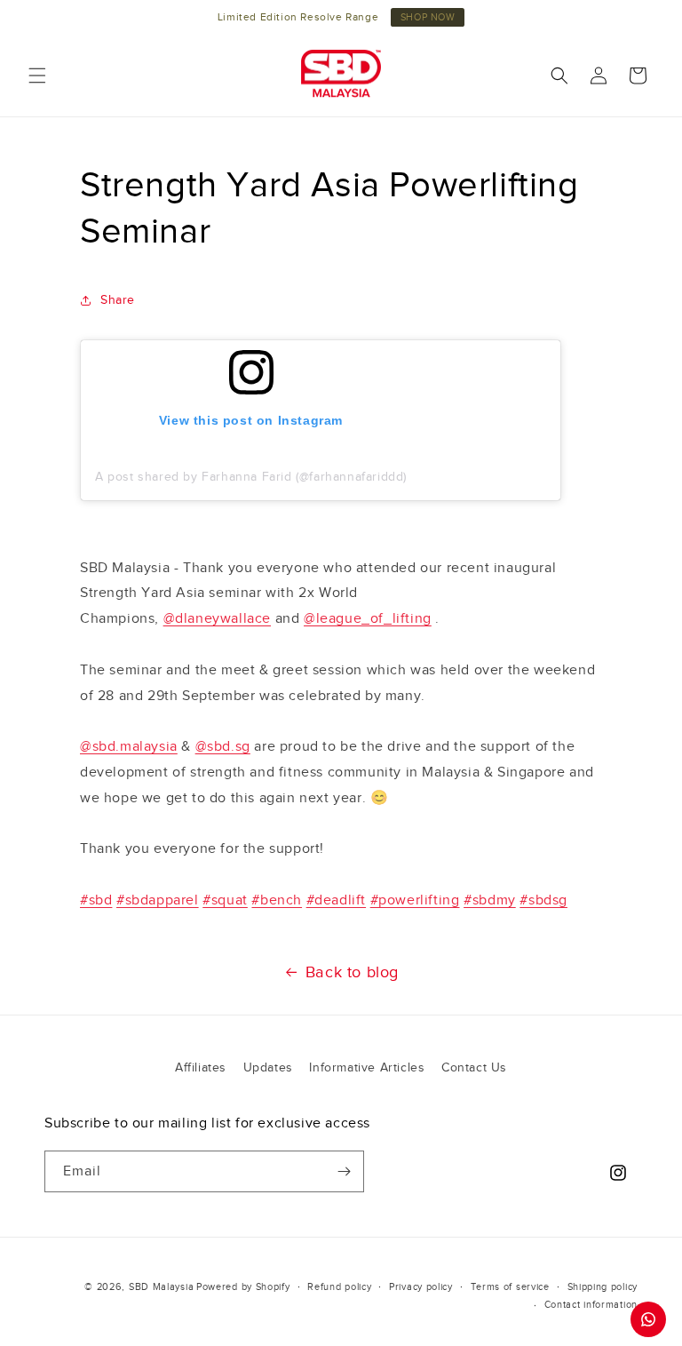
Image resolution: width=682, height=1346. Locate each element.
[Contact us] (648, 1319)
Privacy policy (421, 1286)
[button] (37, 75)
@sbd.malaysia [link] (129, 746)
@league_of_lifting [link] (368, 618)
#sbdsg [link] (543, 900)
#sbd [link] (96, 900)
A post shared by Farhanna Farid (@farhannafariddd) (251, 476)
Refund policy (339, 1286)
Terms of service (510, 1286)
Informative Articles (366, 1067)
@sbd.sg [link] (222, 746)
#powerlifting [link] (415, 900)
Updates (268, 1067)
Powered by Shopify (243, 1286)
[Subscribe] (343, 1171)
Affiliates (200, 1067)
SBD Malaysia (161, 1286)
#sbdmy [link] (490, 900)
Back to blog (352, 972)
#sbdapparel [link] (157, 900)
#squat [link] (225, 900)
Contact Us (474, 1067)
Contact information (591, 1304)
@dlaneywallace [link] (217, 618)
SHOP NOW (428, 17)
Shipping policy (602, 1286)
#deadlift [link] (336, 900)
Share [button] (117, 300)
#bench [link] (276, 900)
